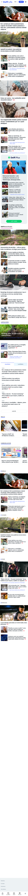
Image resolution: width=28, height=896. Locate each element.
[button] (26, 2)
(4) (13, 151)
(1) (9, 60)
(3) (13, 100)
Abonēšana (3, 889)
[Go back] (2, 2)
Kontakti (2, 883)
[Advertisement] (14, 705)
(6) (25, 66)
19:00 (3, 368)
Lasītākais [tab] (20, 364)
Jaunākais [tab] (7, 364)
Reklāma (3, 880)
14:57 (3, 383)
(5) (9, 132)
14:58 (3, 376)
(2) (24, 630)
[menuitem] (15, 2)
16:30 (3, 400)
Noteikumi (3, 886)
